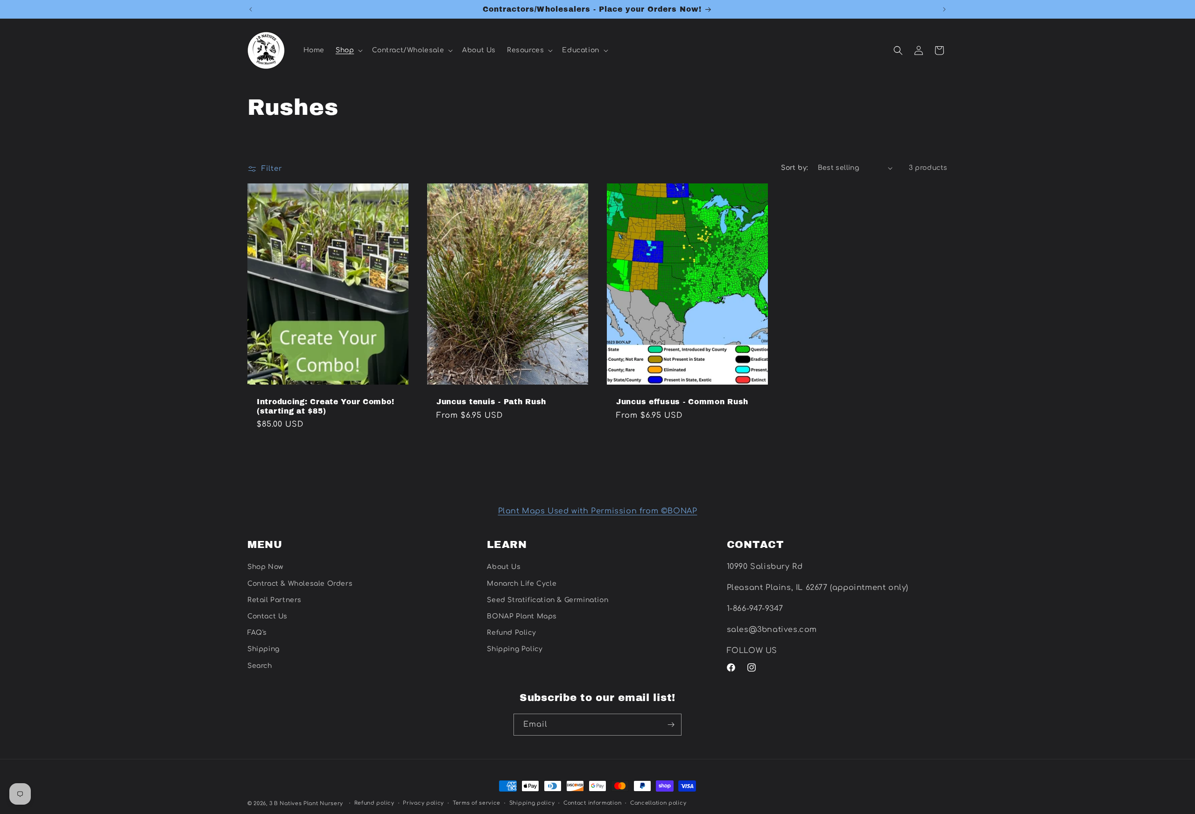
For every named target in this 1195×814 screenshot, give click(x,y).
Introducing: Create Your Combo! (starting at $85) (325, 406)
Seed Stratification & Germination (547, 599)
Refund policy (374, 803)
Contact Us (267, 616)
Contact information (592, 803)
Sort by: (794, 167)
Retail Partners (274, 599)
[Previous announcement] (250, 9)
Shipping (263, 649)
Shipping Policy (514, 649)
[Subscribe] (671, 725)
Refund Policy (511, 632)
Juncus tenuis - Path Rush (491, 402)
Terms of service (476, 803)
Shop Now (265, 566)
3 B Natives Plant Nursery (306, 803)
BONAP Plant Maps (522, 616)
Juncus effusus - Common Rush (682, 402)
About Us (503, 566)
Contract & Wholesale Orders (299, 583)
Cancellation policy (658, 803)
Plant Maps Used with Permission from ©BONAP (597, 511)
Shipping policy (532, 803)
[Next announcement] (944, 9)
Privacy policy (423, 803)
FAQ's (257, 632)
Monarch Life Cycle (521, 583)
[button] (348, 50)
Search (259, 665)
